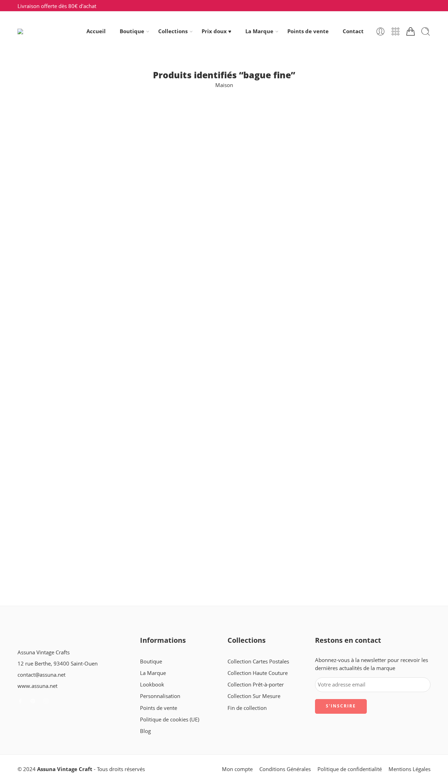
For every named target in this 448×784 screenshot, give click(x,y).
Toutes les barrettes (41, 313)
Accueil (96, 31)
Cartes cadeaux (36, 153)
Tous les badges (36, 252)
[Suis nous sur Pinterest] (33, 701)
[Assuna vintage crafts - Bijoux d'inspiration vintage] (46, 31)
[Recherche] (425, 31)
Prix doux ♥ (216, 31)
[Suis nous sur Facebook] (20, 701)
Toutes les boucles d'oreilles (51, 326)
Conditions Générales (285, 769)
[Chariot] (410, 31)
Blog (145, 731)
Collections (173, 31)
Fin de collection (37, 215)
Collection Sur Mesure (253, 696)
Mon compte (237, 769)
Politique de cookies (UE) (169, 719)
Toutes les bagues (38, 301)
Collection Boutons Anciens (50, 166)
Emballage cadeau (39, 203)
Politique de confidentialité (349, 769)
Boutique (132, 31)
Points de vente (308, 31)
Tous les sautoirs (37, 289)
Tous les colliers (36, 276)
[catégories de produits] (395, 31)
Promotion (30, 240)
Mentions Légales (409, 769)
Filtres (25, 116)
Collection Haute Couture (257, 673)
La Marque (259, 31)
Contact (353, 31)
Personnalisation (160, 696)
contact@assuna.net (41, 674)
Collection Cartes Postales (48, 178)
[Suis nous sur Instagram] (46, 701)
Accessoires (32, 141)
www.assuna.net (37, 686)
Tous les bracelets (38, 264)
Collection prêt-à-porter (46, 190)
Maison (224, 85)
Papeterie (29, 227)
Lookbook (152, 684)
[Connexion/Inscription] (380, 31)
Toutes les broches (40, 338)
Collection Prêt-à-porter (255, 684)
